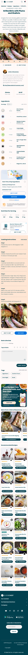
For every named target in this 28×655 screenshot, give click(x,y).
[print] (3, 61)
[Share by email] (25, 61)
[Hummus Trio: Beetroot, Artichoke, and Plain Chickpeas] (7, 529)
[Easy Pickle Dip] (7, 482)
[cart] (25, 2)
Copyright (7, 647)
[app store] (19, 617)
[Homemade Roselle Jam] (21, 506)
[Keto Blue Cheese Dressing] (7, 576)
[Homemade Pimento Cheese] (21, 459)
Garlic (21, 128)
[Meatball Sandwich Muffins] (21, 576)
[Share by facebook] (14, 61)
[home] (8, 2)
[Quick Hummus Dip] (21, 482)
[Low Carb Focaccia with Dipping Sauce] (11, 427)
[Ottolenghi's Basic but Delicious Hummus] (7, 553)
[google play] (9, 617)
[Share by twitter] (20, 61)
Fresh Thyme (20, 134)
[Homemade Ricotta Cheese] (21, 529)
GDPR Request (8, 643)
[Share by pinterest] (9, 61)
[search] (22, 2)
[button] (2, 2)
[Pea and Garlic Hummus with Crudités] (21, 553)
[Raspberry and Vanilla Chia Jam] (7, 459)
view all (24, 409)
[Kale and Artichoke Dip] (7, 506)
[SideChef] (7, 596)
